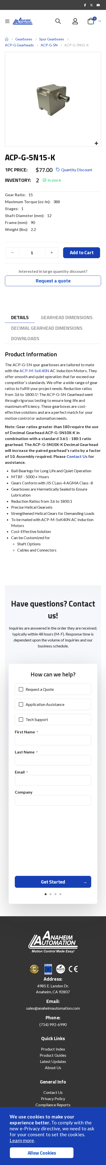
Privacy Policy (53, 1098)
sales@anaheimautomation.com (53, 1008)
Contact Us (77, 456)
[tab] (20, 317)
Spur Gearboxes (51, 39)
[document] (53, 1136)
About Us (53, 1067)
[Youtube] (98, 5)
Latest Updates (53, 1061)
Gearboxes (23, 39)
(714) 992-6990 (53, 1024)
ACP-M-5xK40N (34, 370)
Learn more (22, 1140)
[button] (96, 143)
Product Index (53, 1049)
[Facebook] (85, 5)
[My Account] (75, 21)
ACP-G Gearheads (19, 45)
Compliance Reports (52, 1104)
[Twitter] (91, 5)
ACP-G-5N (49, 45)
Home (6, 39)
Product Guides (53, 1055)
